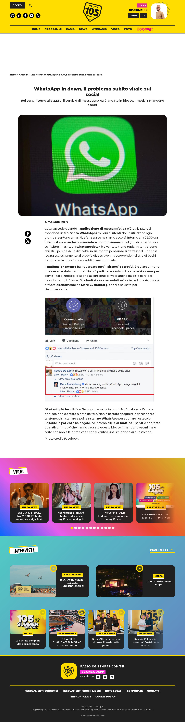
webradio (99, 29)
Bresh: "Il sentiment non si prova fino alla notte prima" (106, 642)
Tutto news (35, 74)
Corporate (135, 691)
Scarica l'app (93, 672)
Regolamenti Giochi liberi (81, 691)
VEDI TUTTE (159, 549)
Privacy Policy (80, 696)
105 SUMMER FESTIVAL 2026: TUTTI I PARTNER (155, 516)
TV (143, 15)
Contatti (153, 691)
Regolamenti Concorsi (41, 691)
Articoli (23, 74)
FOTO (128, 29)
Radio (70, 29)
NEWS (83, 29)
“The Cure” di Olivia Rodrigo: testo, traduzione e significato (113, 516)
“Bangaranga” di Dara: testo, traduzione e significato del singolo (71, 516)
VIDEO (115, 29)
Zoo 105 (145, 29)
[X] (28, 241)
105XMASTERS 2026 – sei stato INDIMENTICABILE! (72, 582)
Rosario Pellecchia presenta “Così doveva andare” (145, 642)
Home (13, 74)
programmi (53, 29)
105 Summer (138, 10)
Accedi (17, 5)
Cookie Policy (105, 696)
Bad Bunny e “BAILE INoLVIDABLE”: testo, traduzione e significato (29, 516)
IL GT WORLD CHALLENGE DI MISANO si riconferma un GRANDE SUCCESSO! (67, 642)
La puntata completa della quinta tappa (27, 642)
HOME (36, 29)
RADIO (134, 15)
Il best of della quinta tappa (158, 583)
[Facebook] (28, 234)
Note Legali (113, 691)
